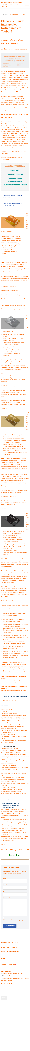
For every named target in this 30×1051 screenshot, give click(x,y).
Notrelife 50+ (7, 976)
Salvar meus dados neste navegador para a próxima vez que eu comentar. (14, 921)
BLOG (6, 14)
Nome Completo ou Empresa (10, 951)
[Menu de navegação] (27, 4)
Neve (9, 1049)
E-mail (5, 884)
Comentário (6, 898)
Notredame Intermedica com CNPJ (13, 973)
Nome (5, 878)
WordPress (19, 1049)
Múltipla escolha (6, 971)
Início (2, 14)
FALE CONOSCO (6, 983)
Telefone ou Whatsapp (8, 964)
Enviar (4, 997)
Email (3, 958)
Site (4, 891)
